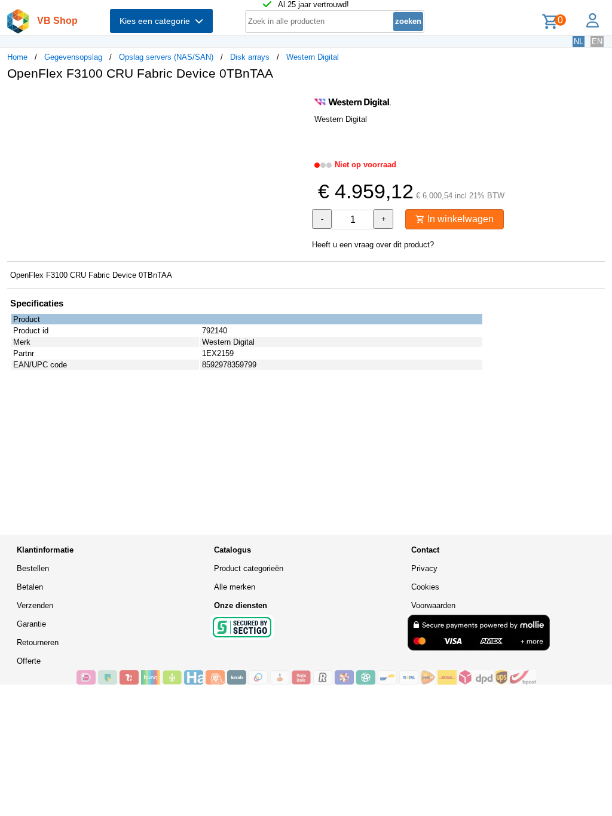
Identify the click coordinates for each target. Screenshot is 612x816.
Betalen (30, 586)
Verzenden (35, 605)
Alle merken (234, 586)
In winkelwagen (459, 219)
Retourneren (38, 642)
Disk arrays (250, 57)
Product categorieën (248, 568)
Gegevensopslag (73, 57)
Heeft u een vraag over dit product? (373, 244)
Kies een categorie (157, 21)
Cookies (425, 586)
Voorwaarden (433, 605)
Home (17, 57)
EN (597, 41)
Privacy (424, 568)
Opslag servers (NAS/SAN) (166, 57)
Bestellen (33, 568)
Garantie (31, 623)
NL (578, 41)
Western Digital (312, 57)
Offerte (29, 661)
